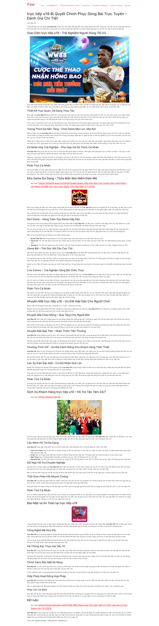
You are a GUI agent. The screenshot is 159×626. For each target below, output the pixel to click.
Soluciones (86, 5)
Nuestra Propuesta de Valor (69, 5)
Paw (31, 4)
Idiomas (128, 5)
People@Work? (52, 5)
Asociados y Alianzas (99, 5)
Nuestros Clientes (116, 5)
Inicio (42, 5)
